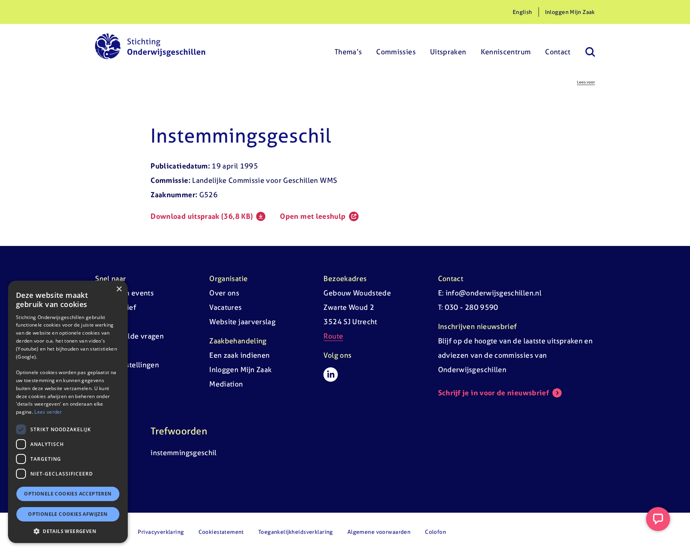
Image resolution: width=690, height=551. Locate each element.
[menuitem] (348, 46)
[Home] (150, 46)
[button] (68, 531)
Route (333, 336)
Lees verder (48, 411)
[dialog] (68, 412)
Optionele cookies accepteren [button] (67, 493)
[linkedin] (330, 374)
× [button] (119, 289)
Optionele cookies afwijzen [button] (67, 514)
